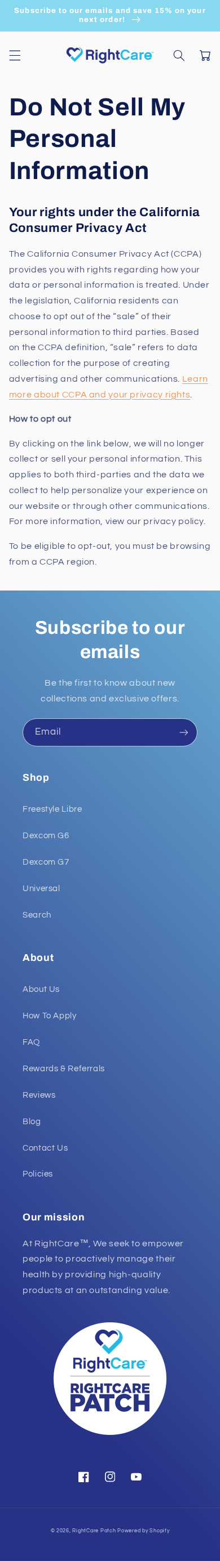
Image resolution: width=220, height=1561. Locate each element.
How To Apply (50, 1016)
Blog (32, 1121)
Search (37, 915)
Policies (38, 1174)
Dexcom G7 (46, 862)
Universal (41, 888)
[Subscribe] (184, 732)
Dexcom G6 (46, 835)
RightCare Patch (94, 1530)
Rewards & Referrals (64, 1068)
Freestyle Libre (52, 809)
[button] (15, 55)
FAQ (31, 1042)
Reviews (39, 1095)
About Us (41, 989)
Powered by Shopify (143, 1530)
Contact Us (45, 1148)
